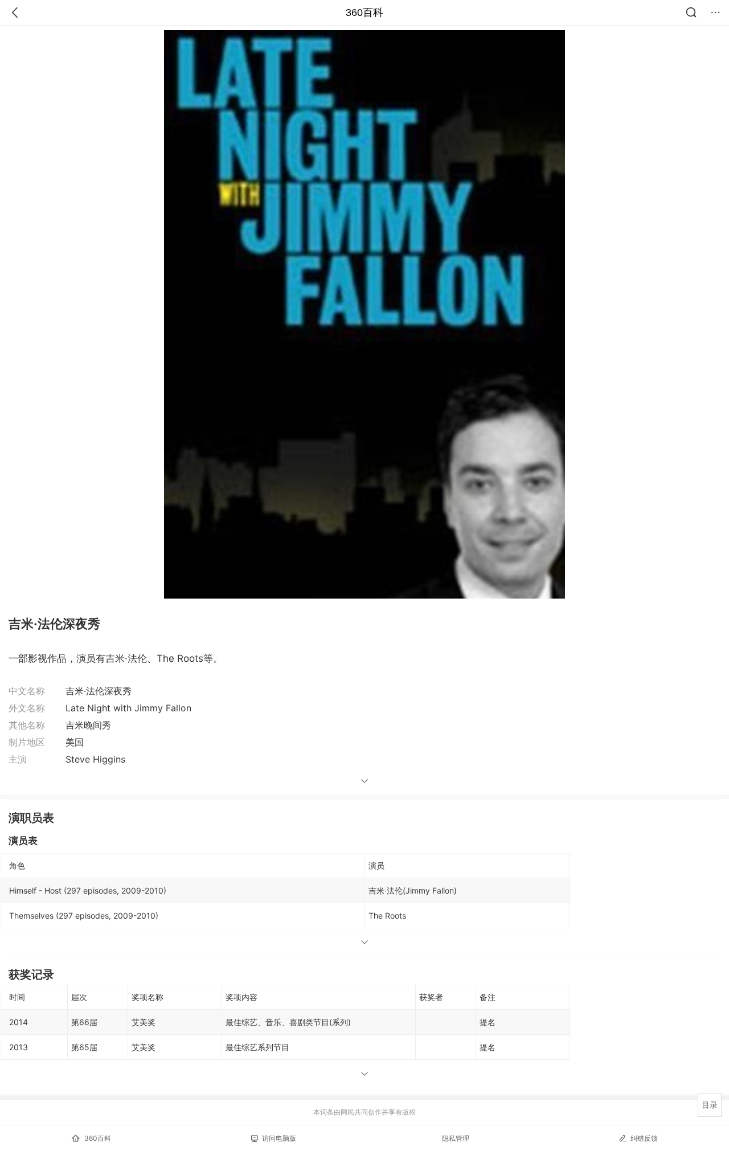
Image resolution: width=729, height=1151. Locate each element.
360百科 (364, 12)
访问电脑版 (279, 1138)
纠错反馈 (644, 1138)
